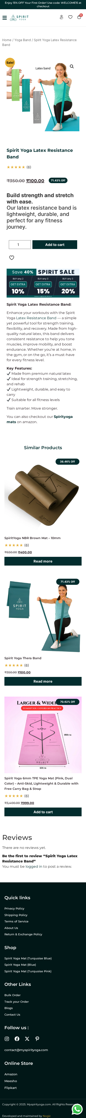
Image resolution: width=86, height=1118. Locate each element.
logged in (34, 866)
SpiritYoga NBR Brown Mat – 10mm (32, 538)
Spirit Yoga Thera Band (22, 658)
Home (6, 40)
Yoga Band (22, 40)
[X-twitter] (27, 1038)
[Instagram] (6, 1038)
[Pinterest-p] (37, 1038)
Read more (43, 561)
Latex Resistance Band (36, 318)
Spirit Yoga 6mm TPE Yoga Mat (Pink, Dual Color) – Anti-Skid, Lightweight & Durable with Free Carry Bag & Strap (41, 783)
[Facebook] (17, 1038)
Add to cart (54, 244)
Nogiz (46, 1116)
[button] (72, 66)
